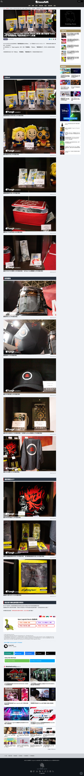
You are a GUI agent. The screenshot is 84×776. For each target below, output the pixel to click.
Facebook (29, 653)
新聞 (33, 5)
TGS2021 (20, 642)
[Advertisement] (29, 65)
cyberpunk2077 (13, 642)
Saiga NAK (42, 2)
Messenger (19, 653)
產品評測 (50, 5)
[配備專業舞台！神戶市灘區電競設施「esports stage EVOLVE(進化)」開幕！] (65, 93)
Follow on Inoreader (36, 660)
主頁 (29, 5)
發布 (36, 5)
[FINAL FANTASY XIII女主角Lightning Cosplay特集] (76, 93)
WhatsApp (8, 653)
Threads (39, 653)
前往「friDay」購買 (43, 625)
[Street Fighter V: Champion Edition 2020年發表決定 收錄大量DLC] (65, 82)
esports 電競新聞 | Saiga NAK (42, 768)
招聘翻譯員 (32, 755)
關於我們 (10, 755)
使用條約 (20, 755)
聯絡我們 (15, 755)
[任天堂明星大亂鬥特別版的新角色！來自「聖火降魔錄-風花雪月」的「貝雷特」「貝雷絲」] (65, 71)
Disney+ (54, 749)
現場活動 (41, 5)
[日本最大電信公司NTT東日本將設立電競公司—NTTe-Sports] (76, 71)
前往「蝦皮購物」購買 (25, 622)
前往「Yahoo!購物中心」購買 (45, 622)
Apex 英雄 (7, 642)
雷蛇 (50, 749)
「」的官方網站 (20, 610)
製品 (46, 5)
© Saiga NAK (42, 773)
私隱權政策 (26, 755)
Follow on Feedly (11, 660)
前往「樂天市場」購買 (25, 625)
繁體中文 (79, 1)
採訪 (55, 5)
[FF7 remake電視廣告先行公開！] (76, 82)
